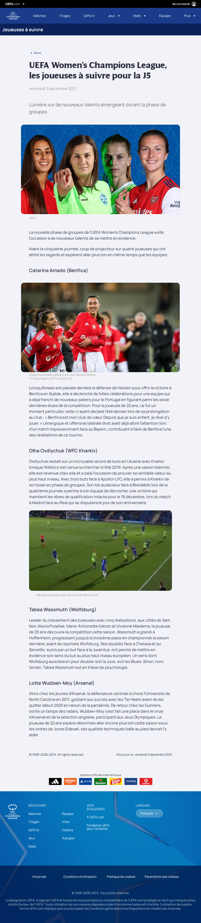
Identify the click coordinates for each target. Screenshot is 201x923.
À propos (68, 838)
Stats (32, 846)
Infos (65, 822)
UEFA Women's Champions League (13, 15)
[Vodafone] (146, 781)
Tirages (33, 822)
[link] (39, 15)
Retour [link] (37, 52)
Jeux (31, 838)
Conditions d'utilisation (80, 876)
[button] (114, 15)
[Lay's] (115, 781)
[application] (100, 550)
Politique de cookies (121, 876)
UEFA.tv (33, 830)
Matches (34, 814)
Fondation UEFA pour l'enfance (98, 827)
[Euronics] (130, 781)
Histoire (67, 830)
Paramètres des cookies (162, 876)
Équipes (67, 814)
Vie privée (39, 876)
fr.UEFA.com (95, 817)
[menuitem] (41, 15)
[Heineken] (100, 781)
